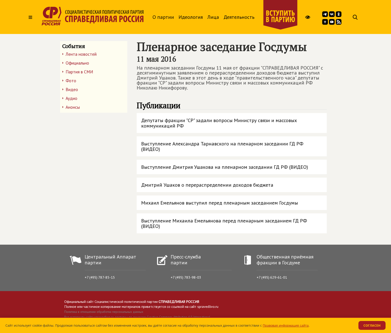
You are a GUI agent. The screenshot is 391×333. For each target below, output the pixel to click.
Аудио (71, 98)
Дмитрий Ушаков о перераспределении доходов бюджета (207, 185)
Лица (213, 17)
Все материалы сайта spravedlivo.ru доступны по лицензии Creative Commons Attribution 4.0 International (137, 317)
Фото (71, 80)
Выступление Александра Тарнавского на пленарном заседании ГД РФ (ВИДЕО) (222, 146)
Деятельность (239, 17)
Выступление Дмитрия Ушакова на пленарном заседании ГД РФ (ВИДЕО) (224, 167)
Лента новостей (81, 54)
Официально (77, 63)
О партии (163, 17)
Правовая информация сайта (286, 325)
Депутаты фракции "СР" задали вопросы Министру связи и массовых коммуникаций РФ (219, 123)
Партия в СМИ (79, 72)
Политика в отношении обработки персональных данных (103, 312)
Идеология (191, 17)
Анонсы (73, 107)
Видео (72, 89)
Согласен (372, 325)
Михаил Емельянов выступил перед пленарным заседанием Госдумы (219, 203)
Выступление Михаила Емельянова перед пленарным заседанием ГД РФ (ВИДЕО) (224, 223)
